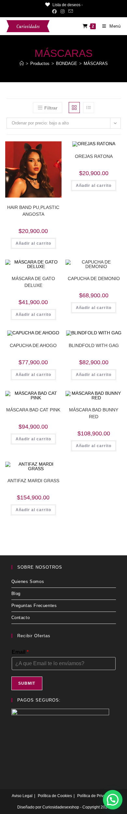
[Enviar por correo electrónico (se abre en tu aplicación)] (70, 11)
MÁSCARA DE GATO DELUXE (33, 282)
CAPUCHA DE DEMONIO (94, 278)
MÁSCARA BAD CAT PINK (33, 409)
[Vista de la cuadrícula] (74, 107)
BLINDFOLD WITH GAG (94, 345)
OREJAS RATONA (94, 156)
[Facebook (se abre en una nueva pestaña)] (55, 11)
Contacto (20, 617)
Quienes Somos (27, 581)
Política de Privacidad (96, 796)
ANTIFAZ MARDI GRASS (33, 480)
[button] (46, 149)
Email (20, 652)
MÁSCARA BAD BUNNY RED (93, 413)
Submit (26, 683)
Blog (16, 593)
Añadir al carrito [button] (33, 243)
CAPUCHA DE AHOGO (33, 345)
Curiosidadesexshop (60, 807)
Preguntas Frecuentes (34, 605)
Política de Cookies (55, 796)
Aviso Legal (22, 796)
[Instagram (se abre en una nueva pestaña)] (62, 11)
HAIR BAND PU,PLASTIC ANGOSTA (33, 211)
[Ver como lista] (88, 107)
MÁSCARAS (96, 63)
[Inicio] (22, 63)
